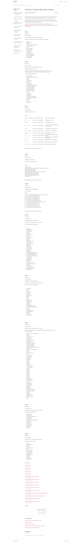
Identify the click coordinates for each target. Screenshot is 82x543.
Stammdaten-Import (28, 522)
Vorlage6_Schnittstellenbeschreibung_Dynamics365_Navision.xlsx (37, 493)
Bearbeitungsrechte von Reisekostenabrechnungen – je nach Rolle (18, 13)
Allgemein (28, 5)
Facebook (25, 505)
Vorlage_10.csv (28, 473)
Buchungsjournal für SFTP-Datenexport (18, 27)
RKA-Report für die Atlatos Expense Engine (32, 527)
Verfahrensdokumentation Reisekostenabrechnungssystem (35, 525)
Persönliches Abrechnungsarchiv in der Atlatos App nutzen (18, 22)
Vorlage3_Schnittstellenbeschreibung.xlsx (33, 498)
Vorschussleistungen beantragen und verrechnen (17, 30)
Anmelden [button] (61, 1)
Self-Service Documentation (29, 524)
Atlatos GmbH (15, 5)
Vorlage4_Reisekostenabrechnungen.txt (32, 479)
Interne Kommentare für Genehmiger (18, 39)
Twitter (26, 505)
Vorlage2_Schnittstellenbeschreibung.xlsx (33, 501)
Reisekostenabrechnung (22, 5)
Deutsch (65, 1)
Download (29, 463)
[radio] (39, 511)
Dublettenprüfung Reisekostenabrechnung (18, 51)
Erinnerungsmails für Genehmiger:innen (17, 35)
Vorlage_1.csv (28, 462)
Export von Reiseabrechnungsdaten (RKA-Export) (33, 520)
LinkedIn (28, 505)
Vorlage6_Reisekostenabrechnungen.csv (32, 487)
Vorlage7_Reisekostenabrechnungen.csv (32, 490)
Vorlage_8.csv (28, 468)
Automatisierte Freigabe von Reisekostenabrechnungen (18, 18)
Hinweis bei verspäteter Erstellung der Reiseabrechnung (18, 46)
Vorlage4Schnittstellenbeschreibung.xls (32, 476)
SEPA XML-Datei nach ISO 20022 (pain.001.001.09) (18, 42)
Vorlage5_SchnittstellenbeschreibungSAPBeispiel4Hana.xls (36, 495)
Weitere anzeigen (16, 53)
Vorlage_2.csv (28, 465)
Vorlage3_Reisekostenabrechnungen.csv (32, 484)
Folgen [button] (56, 12)
